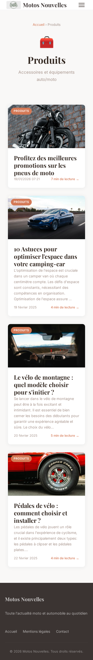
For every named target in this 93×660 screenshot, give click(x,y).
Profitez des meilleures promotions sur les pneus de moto (45, 165)
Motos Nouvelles (45, 5)
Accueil (38, 25)
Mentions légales (36, 631)
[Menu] (82, 5)
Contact (62, 631)
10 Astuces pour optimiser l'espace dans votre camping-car (45, 256)
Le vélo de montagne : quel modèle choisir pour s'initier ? (43, 384)
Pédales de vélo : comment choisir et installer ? (40, 512)
